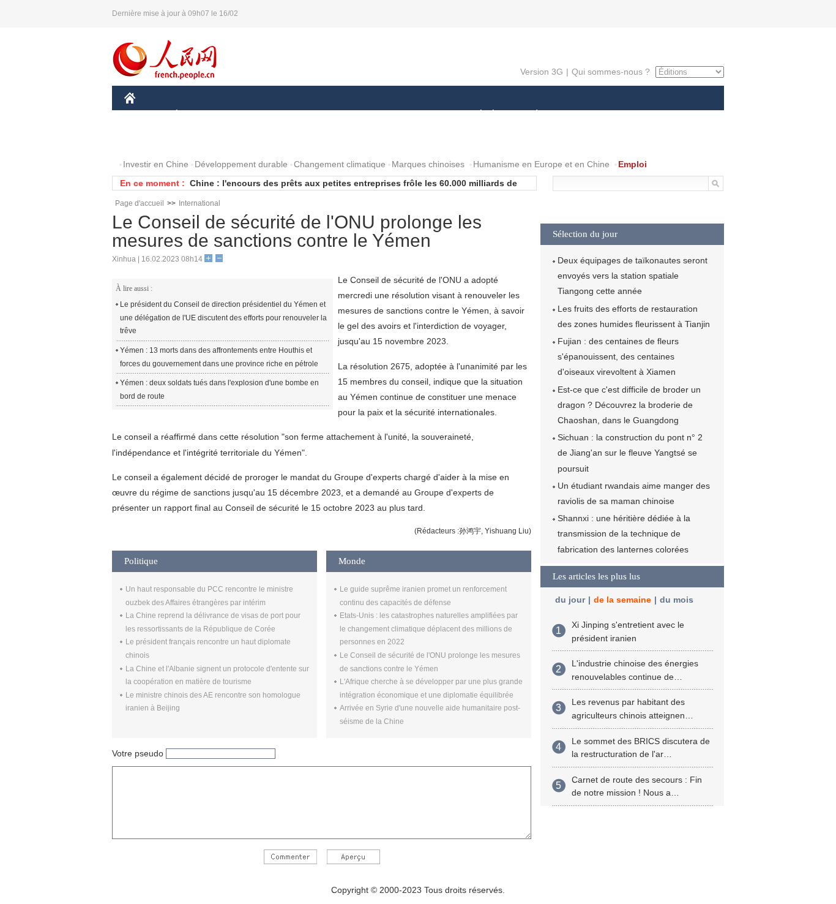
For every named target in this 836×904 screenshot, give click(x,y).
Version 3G (541, 72)
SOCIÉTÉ (475, 115)
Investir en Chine (155, 164)
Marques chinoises (428, 164)
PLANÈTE (530, 115)
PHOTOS (203, 140)
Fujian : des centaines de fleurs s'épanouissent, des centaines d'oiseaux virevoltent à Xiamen (618, 356)
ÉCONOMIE (199, 115)
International (199, 203)
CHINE (145, 115)
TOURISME (633, 115)
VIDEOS (253, 140)
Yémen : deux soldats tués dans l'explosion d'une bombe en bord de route (219, 390)
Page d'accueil (139, 203)
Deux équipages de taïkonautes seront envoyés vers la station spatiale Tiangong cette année (632, 275)
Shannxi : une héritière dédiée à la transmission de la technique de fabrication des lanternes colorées (624, 533)
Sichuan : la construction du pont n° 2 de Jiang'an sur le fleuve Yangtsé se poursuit (630, 452)
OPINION (150, 140)
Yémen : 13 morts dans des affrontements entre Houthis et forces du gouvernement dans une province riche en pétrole (219, 357)
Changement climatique (340, 164)
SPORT (580, 115)
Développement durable (241, 164)
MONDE (256, 115)
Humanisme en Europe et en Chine (541, 164)
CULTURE (419, 115)
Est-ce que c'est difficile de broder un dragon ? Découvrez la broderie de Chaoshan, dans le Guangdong (629, 405)
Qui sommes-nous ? (611, 72)
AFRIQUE (308, 115)
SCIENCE (363, 115)
